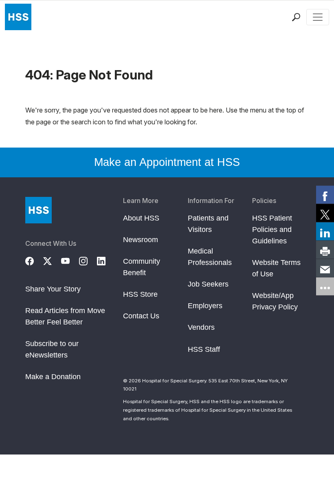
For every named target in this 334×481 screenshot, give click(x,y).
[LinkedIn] (106, 260)
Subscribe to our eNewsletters (52, 349)
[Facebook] (34, 260)
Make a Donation (53, 377)
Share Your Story (53, 289)
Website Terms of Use (276, 268)
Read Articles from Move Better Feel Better (65, 316)
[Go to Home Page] (38, 210)
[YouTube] (70, 260)
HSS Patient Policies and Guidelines (272, 229)
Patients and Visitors (208, 224)
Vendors (201, 327)
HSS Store (140, 294)
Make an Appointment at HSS (167, 162)
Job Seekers (208, 284)
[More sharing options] (325, 287)
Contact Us (141, 316)
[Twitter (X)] (52, 260)
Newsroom (140, 240)
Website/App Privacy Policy (275, 301)
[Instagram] (88, 260)
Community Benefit (141, 267)
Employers (205, 306)
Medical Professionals (210, 257)
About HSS (141, 218)
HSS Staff (204, 349)
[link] (325, 195)
